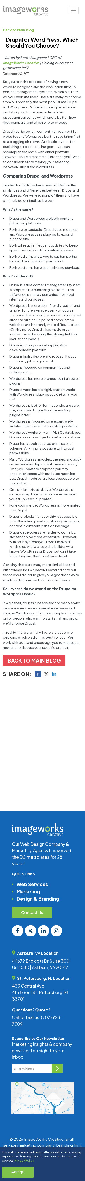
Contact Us (32, 912)
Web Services (32, 884)
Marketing (28, 891)
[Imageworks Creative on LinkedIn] (43, 930)
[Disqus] (42, 742)
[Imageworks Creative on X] (30, 930)
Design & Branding (38, 899)
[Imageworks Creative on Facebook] (17, 930)
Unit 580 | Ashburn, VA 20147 (40, 967)
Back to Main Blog (18, 30)
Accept (18, 1172)
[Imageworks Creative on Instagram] (56, 930)
